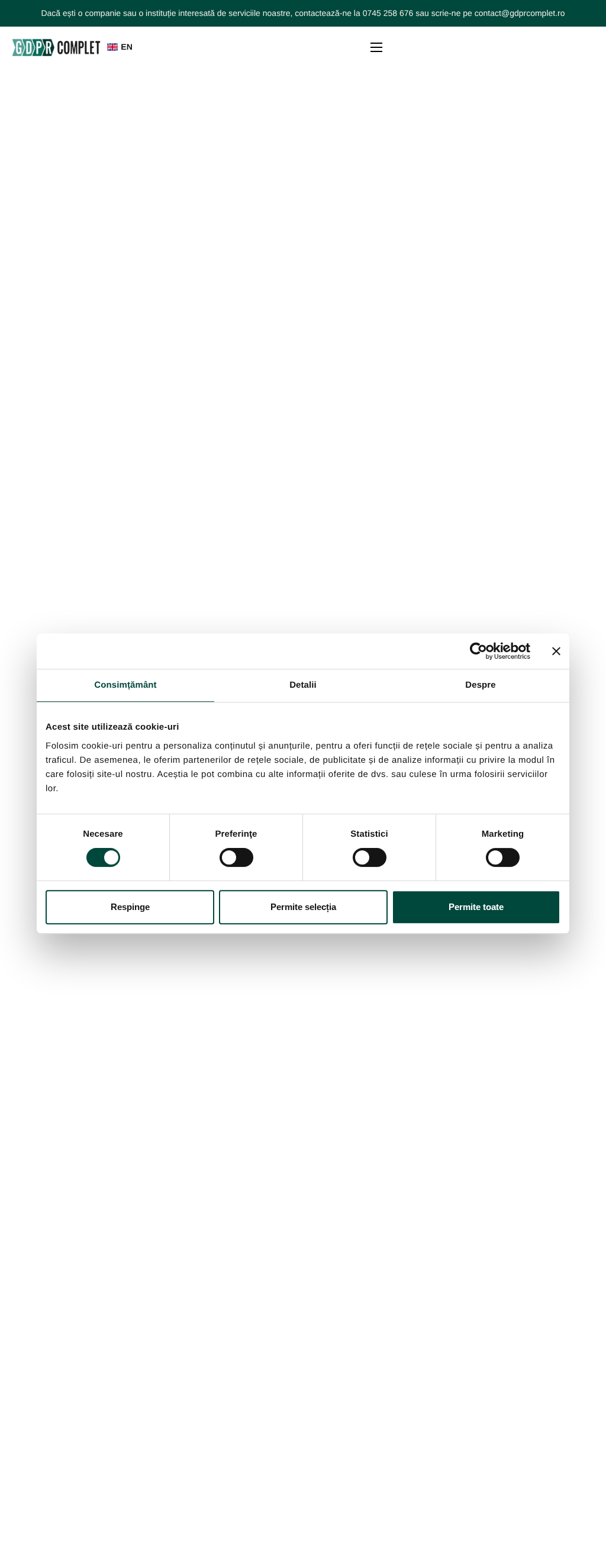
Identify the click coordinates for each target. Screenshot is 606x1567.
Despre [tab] (480, 685)
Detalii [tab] (303, 685)
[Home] (56, 47)
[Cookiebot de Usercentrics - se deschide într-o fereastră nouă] (478, 651)
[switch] (236, 857)
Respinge (130, 907)
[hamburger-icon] (376, 47)
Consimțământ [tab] (125, 685)
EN (126, 46)
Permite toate (476, 907)
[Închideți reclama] (556, 651)
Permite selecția (303, 907)
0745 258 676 (388, 13)
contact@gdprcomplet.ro (520, 13)
